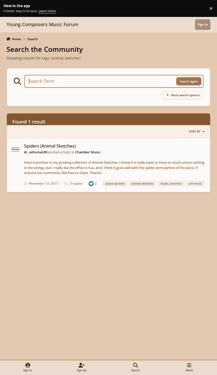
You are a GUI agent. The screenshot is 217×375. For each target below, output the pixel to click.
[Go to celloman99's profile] (15, 149)
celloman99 (38, 152)
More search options (185, 95)
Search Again (189, 81)
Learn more (9, 8)
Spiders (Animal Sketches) (50, 146)
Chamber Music (87, 152)
